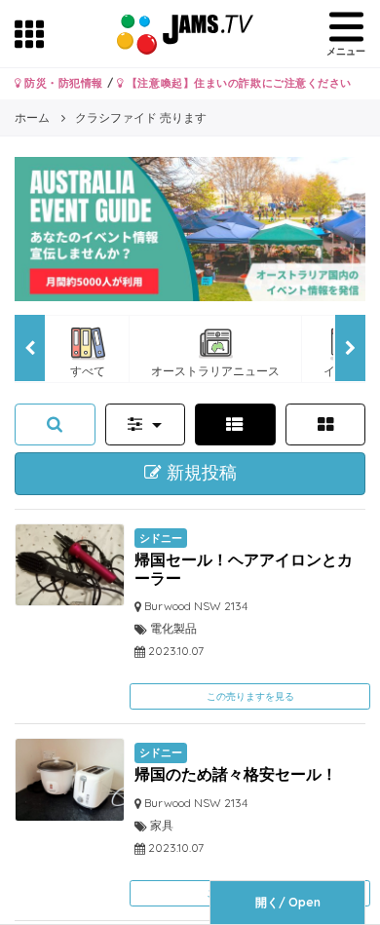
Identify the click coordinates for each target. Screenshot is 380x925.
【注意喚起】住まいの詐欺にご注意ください (237, 83)
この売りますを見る (250, 696)
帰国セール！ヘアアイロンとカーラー (243, 569)
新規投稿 (199, 472)
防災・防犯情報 (62, 83)
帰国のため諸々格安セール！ (235, 774)
